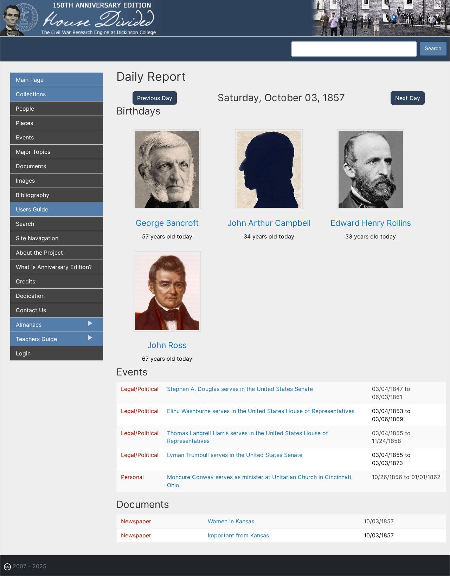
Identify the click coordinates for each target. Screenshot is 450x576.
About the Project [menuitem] (39, 252)
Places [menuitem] (24, 122)
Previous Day (154, 98)
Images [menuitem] (25, 180)
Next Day (407, 98)
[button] (167, 206)
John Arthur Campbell (268, 223)
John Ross (167, 345)
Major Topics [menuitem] (33, 151)
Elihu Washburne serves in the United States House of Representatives (260, 410)
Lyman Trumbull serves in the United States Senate (234, 454)
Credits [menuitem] (25, 281)
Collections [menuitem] (31, 94)
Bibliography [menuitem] (32, 194)
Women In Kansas (231, 521)
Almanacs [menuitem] (25, 326)
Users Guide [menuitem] (32, 209)
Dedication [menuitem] (30, 295)
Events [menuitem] (25, 137)
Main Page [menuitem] (30, 79)
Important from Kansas (238, 535)
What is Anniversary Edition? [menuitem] (54, 266)
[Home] (225, 17)
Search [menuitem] (25, 223)
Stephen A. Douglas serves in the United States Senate (240, 388)
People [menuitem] (25, 108)
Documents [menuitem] (31, 166)
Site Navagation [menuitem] (37, 238)
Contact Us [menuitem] (31, 310)
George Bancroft (167, 223)
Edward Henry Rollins (370, 223)
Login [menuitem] (23, 353)
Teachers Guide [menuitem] (33, 340)
